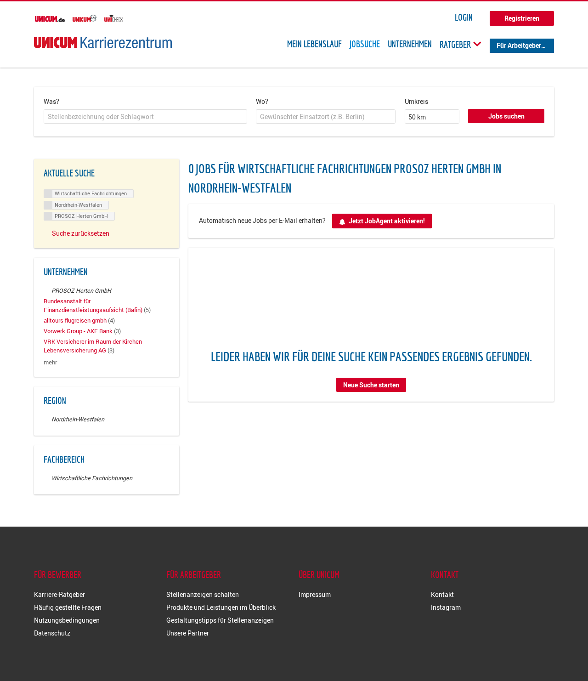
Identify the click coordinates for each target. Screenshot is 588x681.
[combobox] (145, 116)
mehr (50, 362)
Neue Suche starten (371, 384)
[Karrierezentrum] (103, 42)
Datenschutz (52, 633)
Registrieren (521, 18)
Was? (51, 101)
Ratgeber (456, 44)
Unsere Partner (187, 633)
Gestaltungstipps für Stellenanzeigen (220, 620)
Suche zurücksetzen (80, 233)
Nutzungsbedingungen (67, 620)
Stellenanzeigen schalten (202, 594)
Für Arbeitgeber (519, 45)
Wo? (262, 101)
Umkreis (416, 101)
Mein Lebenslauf (314, 44)
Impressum (315, 594)
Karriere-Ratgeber (59, 594)
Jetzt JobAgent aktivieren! (387, 220)
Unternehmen (410, 44)
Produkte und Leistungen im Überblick (221, 607)
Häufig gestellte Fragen (68, 607)
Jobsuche (365, 44)
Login (464, 17)
